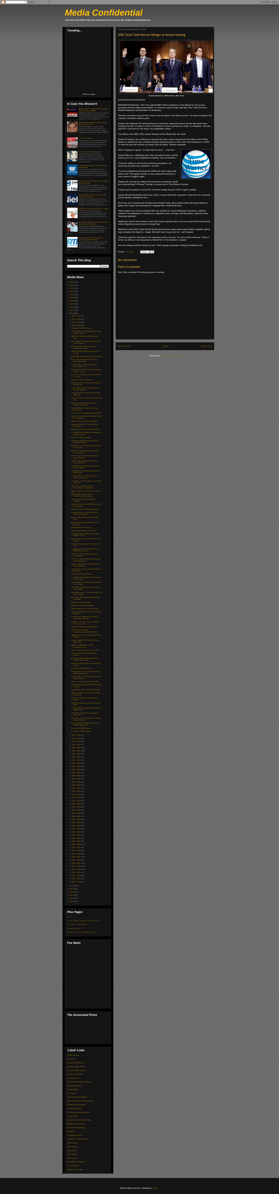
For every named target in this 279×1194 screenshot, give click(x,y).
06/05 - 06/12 (76, 813)
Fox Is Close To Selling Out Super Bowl (86, 413)
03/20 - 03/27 (76, 847)
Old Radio (71, 1131)
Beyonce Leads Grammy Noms (83, 605)
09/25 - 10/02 (76, 763)
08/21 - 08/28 (76, 779)
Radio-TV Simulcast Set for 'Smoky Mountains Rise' (84, 462)
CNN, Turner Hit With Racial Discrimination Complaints (82, 487)
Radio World (72, 1154)
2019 (72, 304)
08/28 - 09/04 (76, 776)
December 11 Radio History (81, 328)
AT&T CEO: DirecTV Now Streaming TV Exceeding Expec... (86, 560)
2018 (72, 307)
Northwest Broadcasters (76, 1128)
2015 (72, 886)
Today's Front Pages (75, 1169)
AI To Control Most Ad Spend (90, 152)
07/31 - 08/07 (76, 788)
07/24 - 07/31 (76, 791)
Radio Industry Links (74, 928)
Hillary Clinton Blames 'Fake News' (84, 421)
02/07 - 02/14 (76, 866)
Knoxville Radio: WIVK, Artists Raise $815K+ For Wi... (85, 534)
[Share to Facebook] (150, 251)
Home (165, 346)
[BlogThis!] (144, 251)
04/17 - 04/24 (76, 835)
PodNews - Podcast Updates (78, 1139)
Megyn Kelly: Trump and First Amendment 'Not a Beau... (82, 495)
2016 (72, 313)
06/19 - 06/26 (76, 807)
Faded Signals (72, 1089)
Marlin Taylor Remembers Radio (79, 1120)
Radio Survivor (72, 1147)
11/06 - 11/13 (76, 744)
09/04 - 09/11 (76, 772)
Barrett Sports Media (75, 1074)
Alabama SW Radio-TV (75, 1063)
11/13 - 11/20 (76, 741)
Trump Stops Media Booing (81, 574)
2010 (72, 901)
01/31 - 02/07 (76, 869)
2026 (72, 282)
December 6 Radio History (81, 668)
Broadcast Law (73, 1078)
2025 (72, 285)
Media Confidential (104, 12)
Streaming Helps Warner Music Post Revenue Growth (84, 441)
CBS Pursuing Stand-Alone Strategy (85, 609)
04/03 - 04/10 (76, 841)
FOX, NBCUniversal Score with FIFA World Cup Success (92, 196)
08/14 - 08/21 (76, 782)
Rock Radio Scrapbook (76, 1162)
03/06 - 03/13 (76, 854)
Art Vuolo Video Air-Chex (76, 1070)
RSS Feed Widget (89, 94)
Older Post (206, 346)
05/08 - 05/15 (76, 826)
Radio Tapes (72, 1150)
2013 (72, 892)
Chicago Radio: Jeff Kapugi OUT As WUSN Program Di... (85, 550)
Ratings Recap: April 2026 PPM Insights (81, 932)
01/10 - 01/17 (76, 878)
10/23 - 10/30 (76, 751)
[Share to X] (147, 251)
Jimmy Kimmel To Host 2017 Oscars (85, 650)
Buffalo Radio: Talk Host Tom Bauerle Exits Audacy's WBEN (93, 110)
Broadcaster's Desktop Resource (79, 1082)
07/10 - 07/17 (76, 797)
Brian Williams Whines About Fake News (86, 356)
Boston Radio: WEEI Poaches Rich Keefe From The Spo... (84, 618)
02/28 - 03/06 (76, 857)
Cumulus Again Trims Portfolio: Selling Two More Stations (91, 239)
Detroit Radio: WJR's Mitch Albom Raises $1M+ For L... (84, 365)
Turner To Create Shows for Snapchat (85, 509)
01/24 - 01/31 (76, 872)
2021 (72, 297)
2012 (72, 895)
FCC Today (71, 1093)
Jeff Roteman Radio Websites (78, 1112)
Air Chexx (71, 1059)
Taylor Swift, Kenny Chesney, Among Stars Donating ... (85, 389)
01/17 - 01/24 (76, 875)
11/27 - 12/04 (76, 735)
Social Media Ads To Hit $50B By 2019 (85, 690)
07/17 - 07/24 (76, 794)
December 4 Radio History (81, 731)
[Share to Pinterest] (152, 251)
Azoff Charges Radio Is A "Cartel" (84, 531)
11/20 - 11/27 (76, 738)
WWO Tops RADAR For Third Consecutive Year (82, 646)
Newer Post (124, 346)
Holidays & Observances (76, 1105)
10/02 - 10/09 (76, 760)
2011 (72, 898)
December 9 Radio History (81, 437)
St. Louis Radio (73, 1165)
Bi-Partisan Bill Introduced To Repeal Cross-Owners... (85, 451)
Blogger (155, 1188)
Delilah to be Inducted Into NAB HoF (85, 681)
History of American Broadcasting (80, 1101)
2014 (72, 889)
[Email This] (141, 251)
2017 (72, 310)
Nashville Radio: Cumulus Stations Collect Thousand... (84, 513)
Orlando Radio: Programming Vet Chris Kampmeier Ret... (86, 332)
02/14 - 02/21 (76, 863)
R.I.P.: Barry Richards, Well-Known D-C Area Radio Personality (94, 223)
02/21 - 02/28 (76, 860)
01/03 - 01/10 (76, 882)
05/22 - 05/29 (76, 819)
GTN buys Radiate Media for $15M (84, 627)
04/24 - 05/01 (76, 832)
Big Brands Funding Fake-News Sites (85, 429)
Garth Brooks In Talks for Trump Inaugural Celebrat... (83, 347)
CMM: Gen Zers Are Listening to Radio (93, 208)
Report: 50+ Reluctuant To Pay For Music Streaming (84, 360)
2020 (72, 301)
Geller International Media (77, 1097)
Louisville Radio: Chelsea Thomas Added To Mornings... (84, 477)
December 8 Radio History (81, 527)
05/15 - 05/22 (76, 822)
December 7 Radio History (81, 602)
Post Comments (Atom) (171, 356)
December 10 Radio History (81, 380)
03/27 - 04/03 (76, 844)
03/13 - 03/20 (76, 850)
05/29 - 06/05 (76, 816)
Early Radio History (74, 1086)
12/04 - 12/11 (76, 325)
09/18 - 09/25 (76, 766)
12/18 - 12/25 (76, 319)
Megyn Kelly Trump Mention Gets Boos (86, 491)
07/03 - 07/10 (76, 800)
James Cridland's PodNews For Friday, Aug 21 (83, 921)
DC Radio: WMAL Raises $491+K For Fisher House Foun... (85, 659)
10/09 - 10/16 (76, 757)
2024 (72, 288)
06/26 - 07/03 (76, 804)
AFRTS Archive (73, 1055)
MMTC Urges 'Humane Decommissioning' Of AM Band (84, 631)
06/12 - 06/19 (76, 810)
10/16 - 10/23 (76, 754)
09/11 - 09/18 (76, 769)
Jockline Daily (72, 1116)
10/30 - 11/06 (76, 748)
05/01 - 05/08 (76, 829)
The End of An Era (86, 138)
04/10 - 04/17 (76, 838)
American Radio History (76, 1067)
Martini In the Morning (75, 1124)
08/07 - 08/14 (76, 785)
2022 (72, 294)
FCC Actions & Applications (76, 924)
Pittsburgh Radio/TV (75, 1135)
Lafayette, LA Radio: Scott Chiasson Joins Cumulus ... (85, 623)
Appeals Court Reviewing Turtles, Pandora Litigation (84, 404)
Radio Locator (72, 1143)
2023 (72, 291)
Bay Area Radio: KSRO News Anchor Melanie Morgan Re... (85, 724)
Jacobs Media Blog (74, 1108)
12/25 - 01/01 (76, 316)
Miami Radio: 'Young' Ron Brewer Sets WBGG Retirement (86, 672)
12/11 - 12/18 (76, 322)
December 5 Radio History (81, 728)
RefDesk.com (72, 1158)
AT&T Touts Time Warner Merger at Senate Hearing (84, 456)
